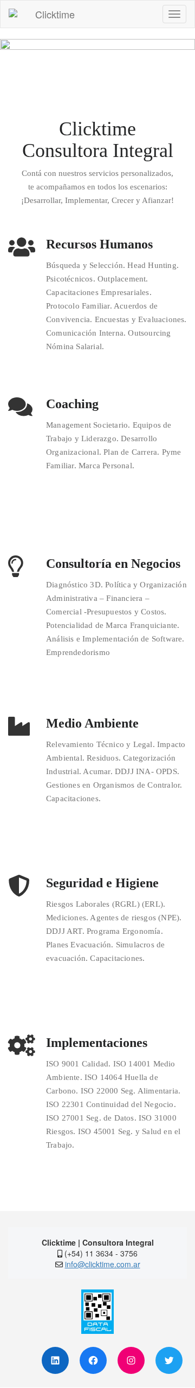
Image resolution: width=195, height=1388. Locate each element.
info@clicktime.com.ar (102, 1264)
